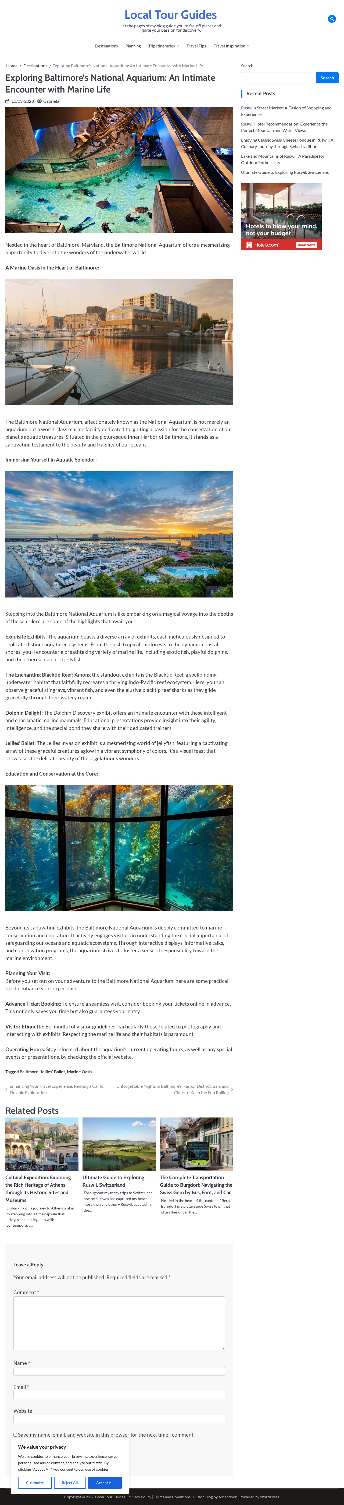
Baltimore (29, 1071)
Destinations (106, 45)
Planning (133, 45)
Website (22, 1411)
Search (247, 65)
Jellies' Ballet (52, 1071)
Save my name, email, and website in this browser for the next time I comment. (106, 1435)
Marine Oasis (79, 1071)
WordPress (269, 1497)
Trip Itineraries (161, 45)
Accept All (105, 1482)
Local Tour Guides (170, 14)
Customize (35, 1482)
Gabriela (51, 101)
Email (21, 1387)
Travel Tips (196, 45)
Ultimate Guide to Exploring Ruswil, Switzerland (285, 171)
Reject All (70, 1482)
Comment (26, 1292)
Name (21, 1363)
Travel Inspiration (229, 45)
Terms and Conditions (172, 1497)
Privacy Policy (139, 1497)
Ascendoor (227, 1497)
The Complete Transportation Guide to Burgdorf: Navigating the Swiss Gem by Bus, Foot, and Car (196, 1185)
